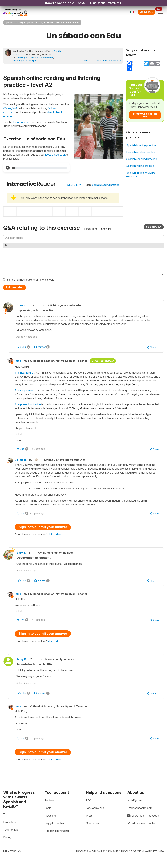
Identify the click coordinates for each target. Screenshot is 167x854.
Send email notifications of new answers (30, 279)
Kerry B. (21, 659)
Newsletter (51, 815)
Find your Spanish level (145, 115)
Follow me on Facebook (144, 815)
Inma (18, 360)
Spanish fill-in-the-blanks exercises (140, 174)
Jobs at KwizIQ (95, 808)
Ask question (14, 287)
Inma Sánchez (21, 122)
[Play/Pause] (8, 168)
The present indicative (28, 404)
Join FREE (146, 12)
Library (19, 22)
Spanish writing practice (140, 165)
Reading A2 (22, 57)
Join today (54, 534)
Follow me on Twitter (142, 823)
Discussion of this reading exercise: (101, 60)
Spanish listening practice (141, 145)
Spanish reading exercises (40, 22)
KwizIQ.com (134, 800)
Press (89, 815)
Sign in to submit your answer (42, 527)
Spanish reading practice (105, 184)
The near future (24, 372)
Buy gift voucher (54, 823)
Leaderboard (10, 822)
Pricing (7, 837)
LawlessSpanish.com (139, 808)
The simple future (25, 390)
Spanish (9, 22)
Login (48, 808)
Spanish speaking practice (141, 159)
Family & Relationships (41, 57)
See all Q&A (153, 226)
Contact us (92, 823)
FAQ (88, 800)
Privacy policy (12, 851)
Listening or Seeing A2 (25, 60)
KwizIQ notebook (55, 154)
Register (49, 800)
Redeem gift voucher (57, 830)
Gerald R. (22, 305)
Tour (6, 814)
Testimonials (10, 829)
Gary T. (21, 552)
